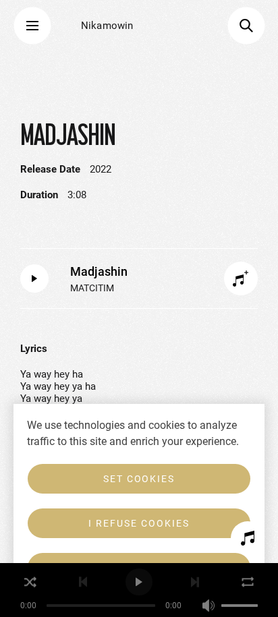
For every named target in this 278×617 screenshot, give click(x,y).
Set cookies (139, 478)
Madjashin (99, 271)
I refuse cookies (138, 523)
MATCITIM (92, 288)
